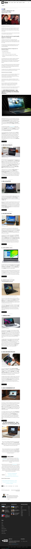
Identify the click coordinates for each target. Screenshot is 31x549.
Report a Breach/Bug (4, 530)
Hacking (12, 2)
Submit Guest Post (4, 528)
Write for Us (8, 0)
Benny (3, 13)
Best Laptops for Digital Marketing (12, 473)
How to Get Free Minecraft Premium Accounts (17, 507)
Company (23, 2)
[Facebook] (25, 0)
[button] (28, 2)
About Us (2, 0)
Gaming (17, 2)
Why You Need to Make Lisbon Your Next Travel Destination (7, 507)
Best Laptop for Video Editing (12, 474)
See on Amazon (4, 141)
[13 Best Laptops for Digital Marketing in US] (12, 511)
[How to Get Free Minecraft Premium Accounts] (12, 507)
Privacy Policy (16, 0)
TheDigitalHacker (7, 548)
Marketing (20, 2)
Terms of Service (4, 533)
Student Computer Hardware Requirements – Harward (9, 480)
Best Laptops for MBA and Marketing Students (12, 476)
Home (9, 2)
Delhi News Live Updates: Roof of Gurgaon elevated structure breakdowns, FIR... (7, 511)
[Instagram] (26, 0)
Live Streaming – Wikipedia (9, 483)
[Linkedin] (27, 0)
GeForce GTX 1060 (11, 126)
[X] (10, 499)
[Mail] (28, 0)
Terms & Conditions (12, 0)
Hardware (3, 5)
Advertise (5, 0)
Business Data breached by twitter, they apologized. (15, 490)
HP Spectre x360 (14, 464)
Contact (2, 525)
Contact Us (19, 0)
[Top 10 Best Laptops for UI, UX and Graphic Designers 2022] (12, 514)
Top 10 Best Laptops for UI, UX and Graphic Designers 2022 (17, 514)
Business (15, 2)
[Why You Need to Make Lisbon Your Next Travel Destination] (3, 507)
